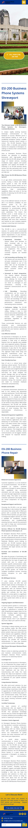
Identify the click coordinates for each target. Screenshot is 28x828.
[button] (24, 2)
